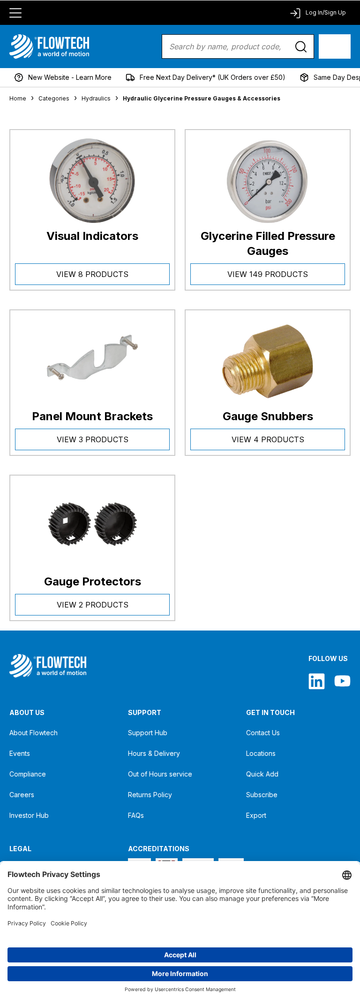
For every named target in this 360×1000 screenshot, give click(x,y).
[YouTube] (342, 681)
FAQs (136, 815)
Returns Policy (150, 795)
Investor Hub (29, 815)
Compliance (27, 774)
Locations (261, 753)
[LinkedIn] (316, 681)
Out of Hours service (160, 774)
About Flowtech (33, 733)
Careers (21, 795)
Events (19, 753)
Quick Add (262, 774)
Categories (53, 98)
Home (17, 98)
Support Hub (147, 733)
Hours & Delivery (154, 753)
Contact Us (263, 733)
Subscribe (262, 795)
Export (256, 815)
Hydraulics (96, 98)
